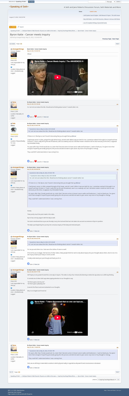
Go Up (11, 372)
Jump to (95, 379)
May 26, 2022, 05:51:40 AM (33, 104)
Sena (14, 102)
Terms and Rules (111, 390)
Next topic (115, 39)
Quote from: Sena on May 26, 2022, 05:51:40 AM (42, 129)
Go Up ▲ (119, 390)
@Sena (74, 136)
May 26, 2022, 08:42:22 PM (33, 238)
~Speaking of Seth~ (19, 6)
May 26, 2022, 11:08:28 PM (33, 347)
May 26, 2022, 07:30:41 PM (33, 125)
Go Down (12, 44)
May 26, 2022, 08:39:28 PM (33, 169)
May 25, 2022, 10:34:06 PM (33, 51)
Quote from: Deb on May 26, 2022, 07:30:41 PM (42, 173)
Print (117, 44)
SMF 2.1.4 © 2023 (12, 390)
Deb (13, 123)
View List (46, 117)
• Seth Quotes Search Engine (90, 15)
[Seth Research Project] (11, 139)
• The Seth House (115, 15)
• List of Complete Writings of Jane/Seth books (95, 23)
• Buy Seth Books (87, 19)
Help (105, 390)
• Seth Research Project (104, 15)
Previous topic (106, 39)
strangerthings (18, 49)
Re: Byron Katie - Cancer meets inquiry (38, 102)
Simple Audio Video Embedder (14, 392)
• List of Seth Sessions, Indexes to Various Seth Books (106, 19)
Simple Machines (20, 390)
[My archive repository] (11, 67)
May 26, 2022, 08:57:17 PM (33, 271)
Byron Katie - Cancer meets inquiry (37, 49)
